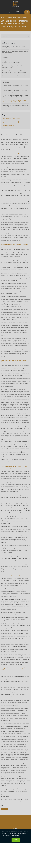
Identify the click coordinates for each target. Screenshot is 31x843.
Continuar (15, 839)
